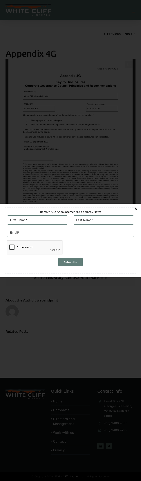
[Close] (135, 208)
